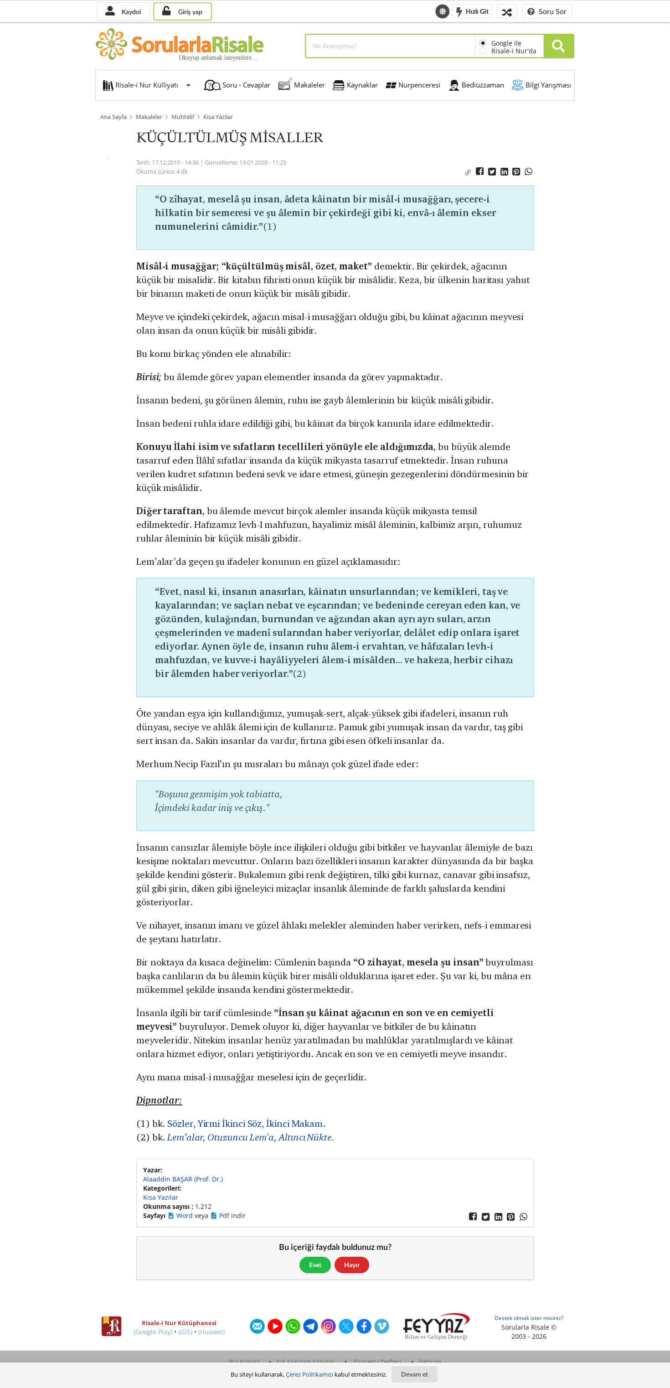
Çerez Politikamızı (309, 1374)
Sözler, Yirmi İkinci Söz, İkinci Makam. (246, 1123)
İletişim (430, 1361)
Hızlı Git (476, 11)
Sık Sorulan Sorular (306, 1361)
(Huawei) (211, 1331)
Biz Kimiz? (244, 1361)
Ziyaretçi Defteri (377, 1361)
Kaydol (130, 11)
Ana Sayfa (113, 117)
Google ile (506, 43)
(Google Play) (153, 1331)
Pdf (225, 1215)
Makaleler (149, 117)
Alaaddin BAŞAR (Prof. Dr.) (183, 1179)
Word (185, 1215)
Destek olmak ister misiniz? (529, 1318)
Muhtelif (182, 117)
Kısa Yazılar (218, 117)
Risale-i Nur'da (513, 51)
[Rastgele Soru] (507, 11)
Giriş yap (189, 11)
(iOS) (185, 1331)
